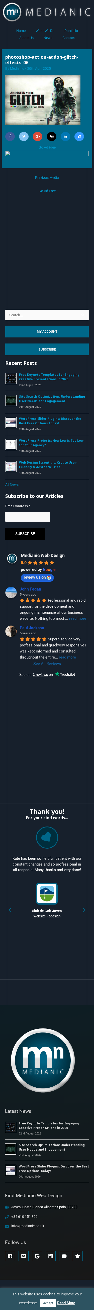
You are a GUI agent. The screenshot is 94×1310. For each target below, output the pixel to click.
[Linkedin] (65, 136)
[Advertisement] (47, 241)
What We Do (45, 31)
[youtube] (65, 1256)
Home (21, 31)
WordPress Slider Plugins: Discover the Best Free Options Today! (50, 421)
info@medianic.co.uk (27, 1226)
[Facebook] (10, 136)
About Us (26, 38)
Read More (66, 1303)
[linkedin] (52, 1256)
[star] (78, 1256)
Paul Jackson (32, 628)
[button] (10, 910)
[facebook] (11, 1256)
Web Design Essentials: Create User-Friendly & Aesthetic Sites (48, 464)
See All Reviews (47, 663)
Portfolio (71, 31)
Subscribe (47, 349)
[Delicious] (79, 136)
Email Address (17, 506)
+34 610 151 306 (24, 1217)
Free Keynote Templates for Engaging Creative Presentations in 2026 (49, 376)
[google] (38, 1256)
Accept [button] (48, 1303)
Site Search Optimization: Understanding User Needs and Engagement (52, 398)
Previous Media (47, 178)
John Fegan (30, 589)
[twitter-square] (25, 1256)
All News (12, 484)
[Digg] (51, 136)
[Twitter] (24, 136)
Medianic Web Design (43, 555)
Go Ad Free (47, 147)
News (48, 38)
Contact (68, 38)
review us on (35, 577)
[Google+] (37, 136)
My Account (47, 331)
